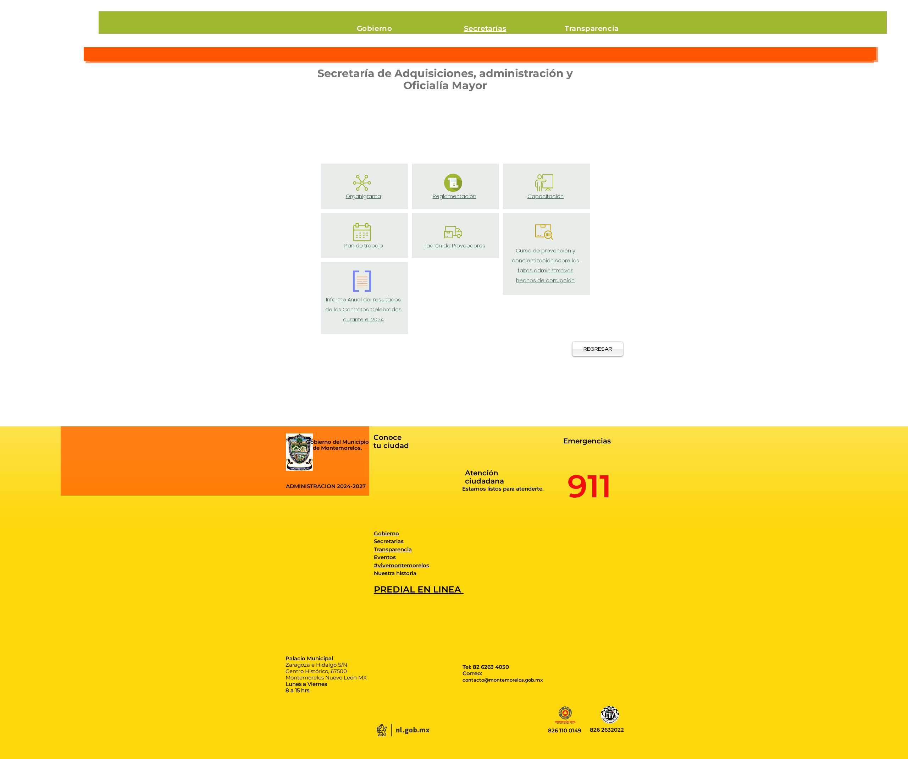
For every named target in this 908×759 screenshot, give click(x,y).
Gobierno (386, 533)
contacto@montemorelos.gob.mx (503, 680)
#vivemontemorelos (401, 565)
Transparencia (393, 549)
